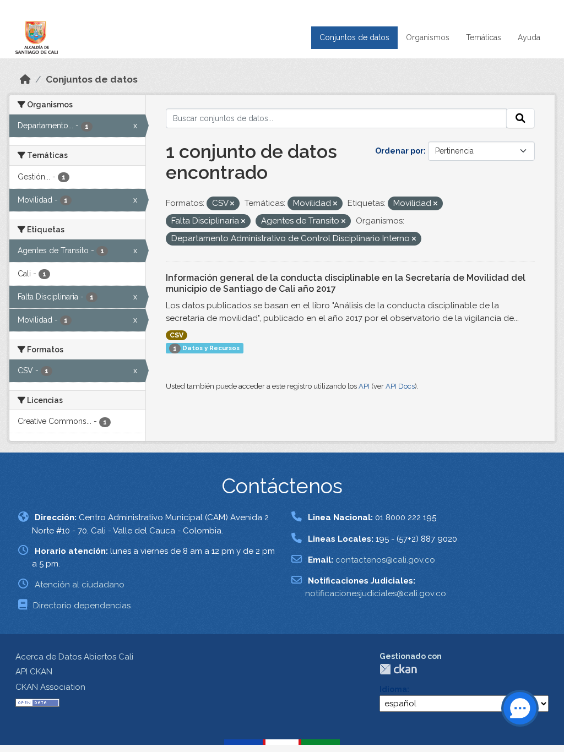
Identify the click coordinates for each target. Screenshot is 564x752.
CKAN (398, 669)
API (364, 386)
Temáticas (483, 37)
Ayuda (529, 37)
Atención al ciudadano (79, 585)
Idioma (393, 689)
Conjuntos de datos (354, 37)
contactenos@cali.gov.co (385, 560)
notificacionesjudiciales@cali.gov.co (375, 593)
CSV (176, 335)
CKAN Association (50, 687)
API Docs (400, 386)
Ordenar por (399, 150)
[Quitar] (232, 204)
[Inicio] (25, 79)
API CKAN (33, 672)
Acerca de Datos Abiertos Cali (74, 657)
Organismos (427, 37)
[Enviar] (520, 118)
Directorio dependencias (82, 606)
